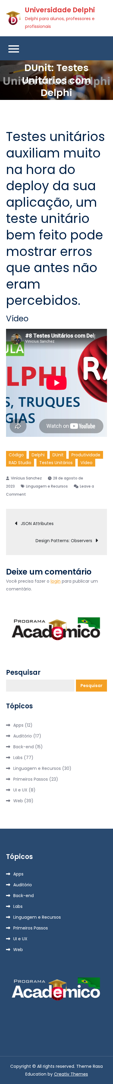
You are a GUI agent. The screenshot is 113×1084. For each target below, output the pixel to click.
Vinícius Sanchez (26, 478)
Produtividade (85, 455)
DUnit (58, 455)
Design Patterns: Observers (64, 541)
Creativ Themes (71, 1074)
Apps (18, 725)
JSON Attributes (37, 524)
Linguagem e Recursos (47, 486)
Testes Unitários (56, 463)
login (56, 581)
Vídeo (86, 463)
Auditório (22, 736)
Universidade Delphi (60, 10)
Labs (18, 758)
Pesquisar (23, 673)
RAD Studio (20, 463)
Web (18, 801)
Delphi (38, 455)
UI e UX (20, 790)
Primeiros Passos (30, 779)
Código (16, 455)
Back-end (23, 747)
